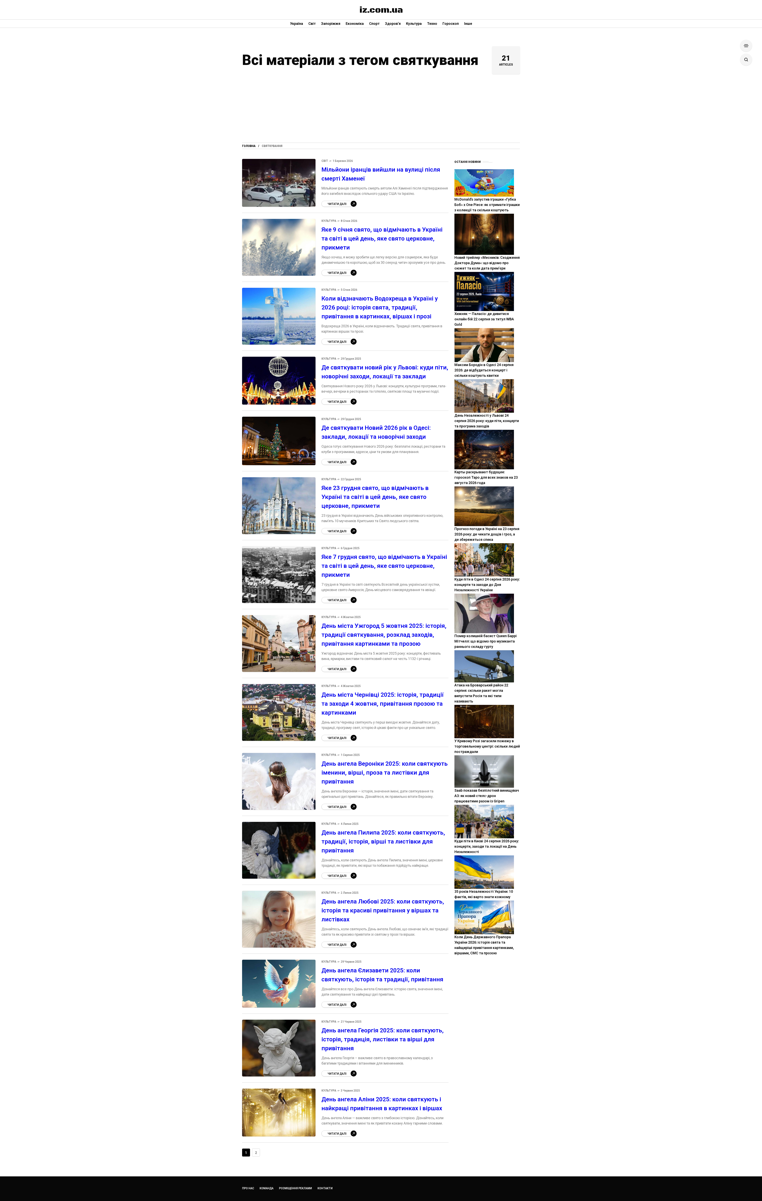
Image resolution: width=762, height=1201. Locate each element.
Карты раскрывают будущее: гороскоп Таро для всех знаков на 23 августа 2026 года (486, 477)
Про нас (248, 1188)
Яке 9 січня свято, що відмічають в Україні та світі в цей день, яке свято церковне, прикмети (382, 238)
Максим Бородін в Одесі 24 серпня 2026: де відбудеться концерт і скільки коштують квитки (484, 370)
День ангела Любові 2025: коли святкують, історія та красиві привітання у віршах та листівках (382, 910)
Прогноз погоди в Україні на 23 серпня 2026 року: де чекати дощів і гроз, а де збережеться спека (486, 534)
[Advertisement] (381, 113)
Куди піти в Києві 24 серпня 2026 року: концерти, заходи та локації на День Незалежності (486, 846)
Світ (324, 160)
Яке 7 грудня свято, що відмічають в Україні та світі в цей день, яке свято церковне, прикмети (384, 565)
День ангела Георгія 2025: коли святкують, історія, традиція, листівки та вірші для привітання (382, 1039)
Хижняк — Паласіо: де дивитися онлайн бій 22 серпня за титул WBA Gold (484, 319)
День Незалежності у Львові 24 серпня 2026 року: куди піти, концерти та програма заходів (486, 420)
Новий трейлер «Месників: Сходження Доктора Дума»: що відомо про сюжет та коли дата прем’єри (487, 262)
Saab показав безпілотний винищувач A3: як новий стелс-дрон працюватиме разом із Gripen (486, 795)
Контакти (325, 1188)
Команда (266, 1188)
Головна (249, 146)
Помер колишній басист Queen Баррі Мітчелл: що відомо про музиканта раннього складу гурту (485, 641)
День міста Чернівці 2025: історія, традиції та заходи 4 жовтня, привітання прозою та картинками (382, 703)
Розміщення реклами (295, 1188)
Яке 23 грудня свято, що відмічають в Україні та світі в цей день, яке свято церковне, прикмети (375, 496)
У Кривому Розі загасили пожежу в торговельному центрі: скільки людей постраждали (487, 746)
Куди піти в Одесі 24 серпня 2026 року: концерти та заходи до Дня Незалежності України (487, 584)
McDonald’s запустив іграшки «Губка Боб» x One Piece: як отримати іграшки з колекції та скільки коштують (487, 204)
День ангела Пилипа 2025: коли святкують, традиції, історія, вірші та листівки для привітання (383, 841)
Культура (328, 220)
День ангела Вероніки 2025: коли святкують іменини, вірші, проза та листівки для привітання (384, 772)
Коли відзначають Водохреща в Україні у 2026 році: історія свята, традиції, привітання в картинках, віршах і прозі (379, 307)
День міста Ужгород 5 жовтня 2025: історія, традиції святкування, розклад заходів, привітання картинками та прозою (383, 634)
